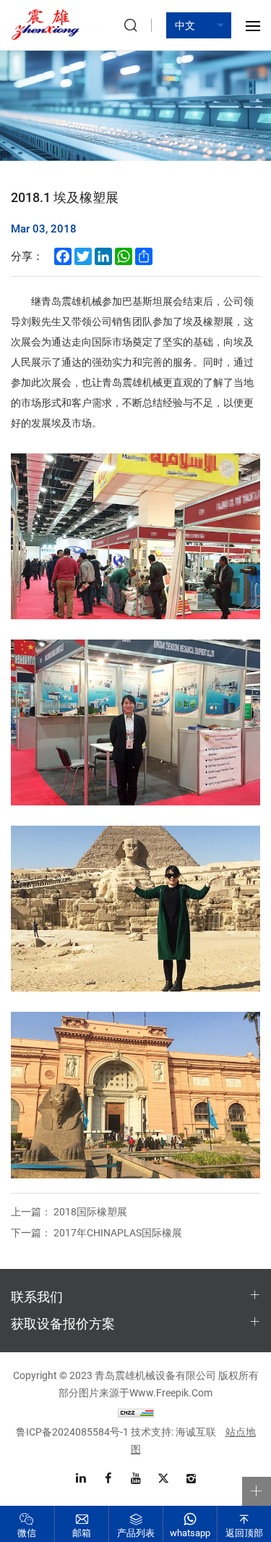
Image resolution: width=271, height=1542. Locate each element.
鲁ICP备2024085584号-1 (72, 1431)
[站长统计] (136, 1412)
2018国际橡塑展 (69, 1211)
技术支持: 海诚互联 (173, 1431)
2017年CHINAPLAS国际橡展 (96, 1232)
